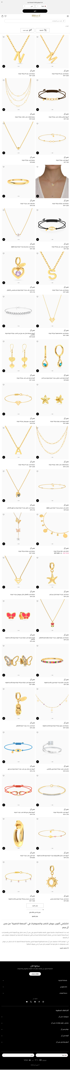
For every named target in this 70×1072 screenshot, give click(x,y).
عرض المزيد (35, 906)
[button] (37, 37)
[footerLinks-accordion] (35, 980)
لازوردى (67, 26)
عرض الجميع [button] (35, 916)
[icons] (43, 1002)
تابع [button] (35, 11)
